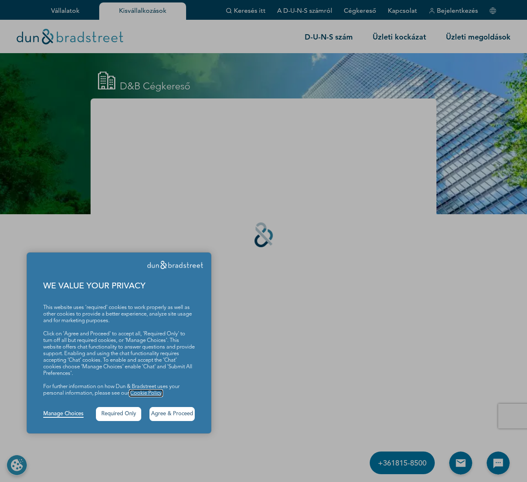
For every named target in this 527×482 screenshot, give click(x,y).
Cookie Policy (146, 393)
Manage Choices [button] (63, 413)
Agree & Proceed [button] (172, 413)
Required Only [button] (118, 413)
